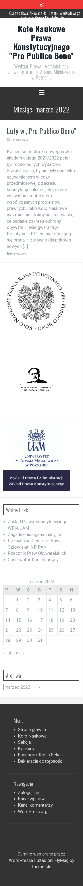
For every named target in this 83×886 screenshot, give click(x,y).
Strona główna (32, 729)
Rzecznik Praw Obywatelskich (37, 553)
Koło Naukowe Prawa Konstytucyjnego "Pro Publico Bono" (41, 42)
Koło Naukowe (32, 736)
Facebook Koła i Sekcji (40, 754)
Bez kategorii (18, 253)
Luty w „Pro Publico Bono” (41, 130)
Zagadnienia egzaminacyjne (34, 534)
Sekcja (24, 742)
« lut (7, 653)
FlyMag (61, 860)
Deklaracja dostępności (41, 761)
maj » (20, 653)
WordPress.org (32, 811)
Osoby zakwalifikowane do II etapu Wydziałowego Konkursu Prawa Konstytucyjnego (45, 15)
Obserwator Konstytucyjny (33, 559)
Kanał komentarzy (35, 805)
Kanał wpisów (31, 798)
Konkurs (26, 748)
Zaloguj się (28, 792)
